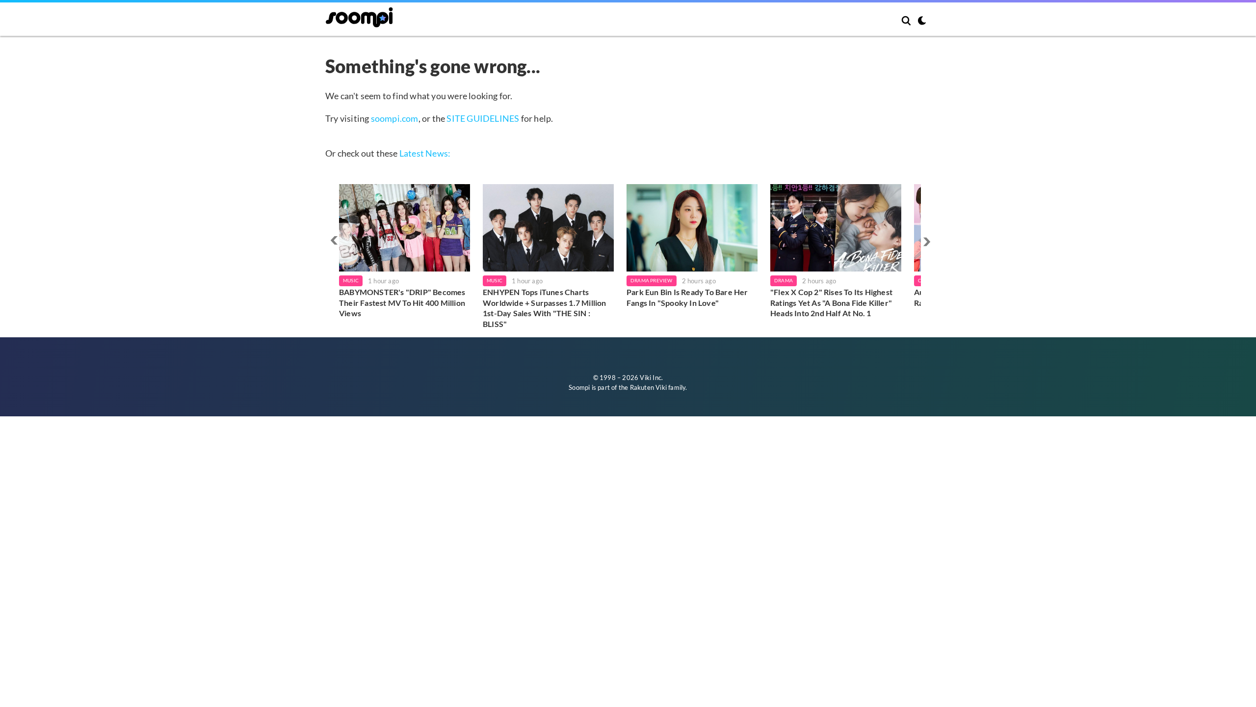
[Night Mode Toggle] (922, 21)
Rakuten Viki (648, 387)
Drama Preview (651, 280)
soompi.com (395, 118)
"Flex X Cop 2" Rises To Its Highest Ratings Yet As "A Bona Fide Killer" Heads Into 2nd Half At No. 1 (831, 302)
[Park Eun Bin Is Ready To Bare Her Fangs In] (692, 228)
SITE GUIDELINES (482, 118)
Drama (783, 280)
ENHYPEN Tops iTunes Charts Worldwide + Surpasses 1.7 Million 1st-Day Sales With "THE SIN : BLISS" (544, 307)
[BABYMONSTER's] (404, 228)
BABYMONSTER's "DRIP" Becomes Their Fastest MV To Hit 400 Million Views (402, 302)
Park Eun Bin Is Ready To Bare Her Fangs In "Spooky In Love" (687, 297)
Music (351, 280)
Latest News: (424, 153)
